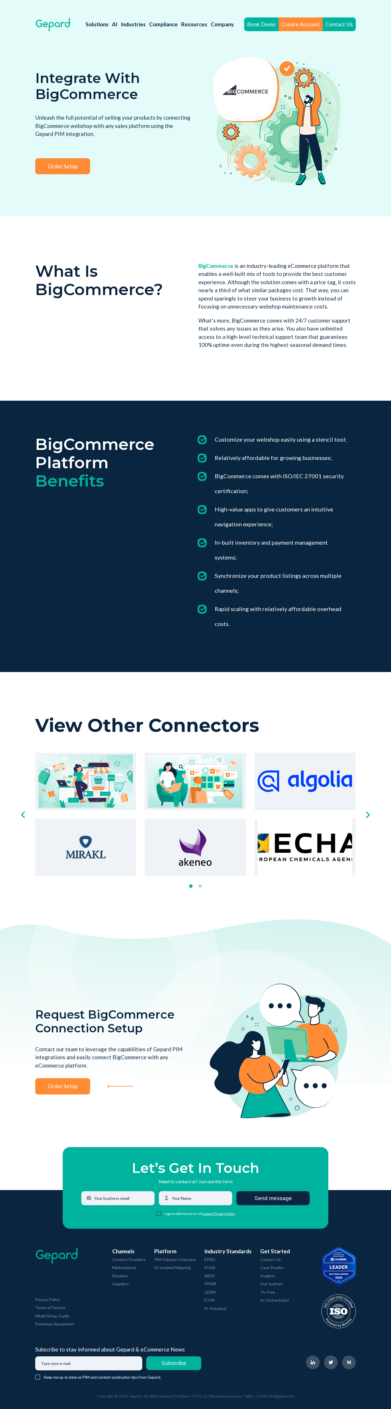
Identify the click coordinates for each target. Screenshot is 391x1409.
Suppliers (120, 1283)
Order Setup (63, 166)
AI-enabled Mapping (172, 1267)
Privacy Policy (47, 1299)
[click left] (23, 815)
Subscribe (173, 1363)
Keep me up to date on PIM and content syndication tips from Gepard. (102, 1377)
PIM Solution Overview (175, 1259)
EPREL (210, 1259)
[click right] (368, 815)
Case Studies (272, 1267)
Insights (267, 1275)
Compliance (163, 24)
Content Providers (129, 1259)
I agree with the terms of (183, 1214)
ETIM (209, 1300)
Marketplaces (124, 1267)
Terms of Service (50, 1307)
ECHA (209, 1267)
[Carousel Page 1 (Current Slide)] (191, 886)
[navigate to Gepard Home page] (53, 24)
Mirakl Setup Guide (52, 1315)
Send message (273, 1198)
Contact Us (339, 24)
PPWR (210, 1283)
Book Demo (261, 24)
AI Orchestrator (274, 1300)
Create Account (300, 24)
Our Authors (271, 1283)
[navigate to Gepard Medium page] (349, 1362)
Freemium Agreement (54, 1323)
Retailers (120, 1275)
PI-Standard (215, 1308)
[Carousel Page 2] (200, 886)
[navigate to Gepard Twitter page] (331, 1362)
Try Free (267, 1292)
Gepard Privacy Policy (218, 1214)
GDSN (210, 1292)
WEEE (209, 1275)
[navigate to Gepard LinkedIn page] (313, 1362)
